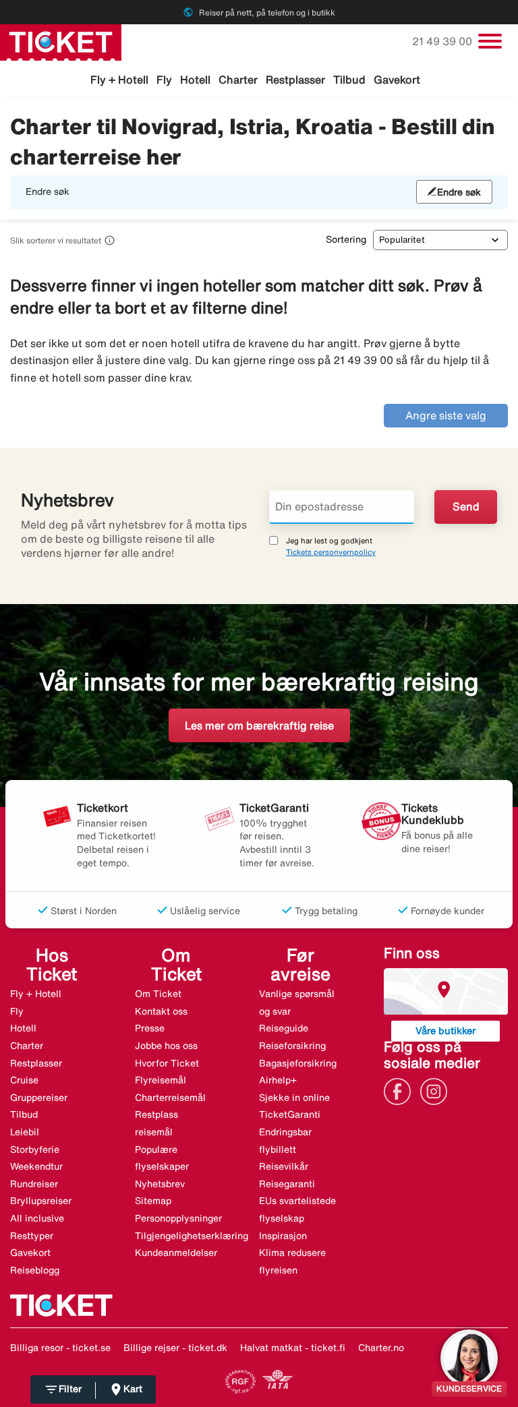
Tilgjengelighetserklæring (191, 1235)
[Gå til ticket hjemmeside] (60, 41)
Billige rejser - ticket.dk (175, 1347)
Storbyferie (34, 1149)
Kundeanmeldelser (176, 1252)
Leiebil (24, 1132)
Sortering (346, 239)
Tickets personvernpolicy (331, 552)
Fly (164, 79)
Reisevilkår (283, 1166)
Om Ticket (158, 993)
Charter (238, 79)
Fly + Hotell (119, 79)
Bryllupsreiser (40, 1200)
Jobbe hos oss (166, 1045)
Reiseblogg (34, 1270)
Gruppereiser (38, 1097)
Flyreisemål (160, 1080)
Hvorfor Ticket (167, 1063)
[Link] (401, 1090)
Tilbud (349, 79)
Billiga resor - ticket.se (60, 1347)
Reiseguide (283, 1028)
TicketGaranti (289, 1114)
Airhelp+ (278, 1080)
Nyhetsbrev (160, 1184)
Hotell (195, 79)
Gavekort (397, 79)
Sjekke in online (294, 1097)
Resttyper (31, 1235)
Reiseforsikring (292, 1045)
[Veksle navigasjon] (490, 41)
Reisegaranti (287, 1184)
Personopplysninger (178, 1218)
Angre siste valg (445, 415)
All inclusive (37, 1218)
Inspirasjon (283, 1235)
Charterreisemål (170, 1097)
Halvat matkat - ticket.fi (292, 1347)
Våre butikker (445, 1030)
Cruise (24, 1080)
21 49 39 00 (443, 41)
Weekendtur (36, 1166)
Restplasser (295, 79)
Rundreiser (34, 1184)
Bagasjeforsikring (298, 1063)
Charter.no (381, 1347)
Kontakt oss (161, 1011)
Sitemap (153, 1200)
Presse (150, 1028)
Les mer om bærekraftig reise (259, 725)
